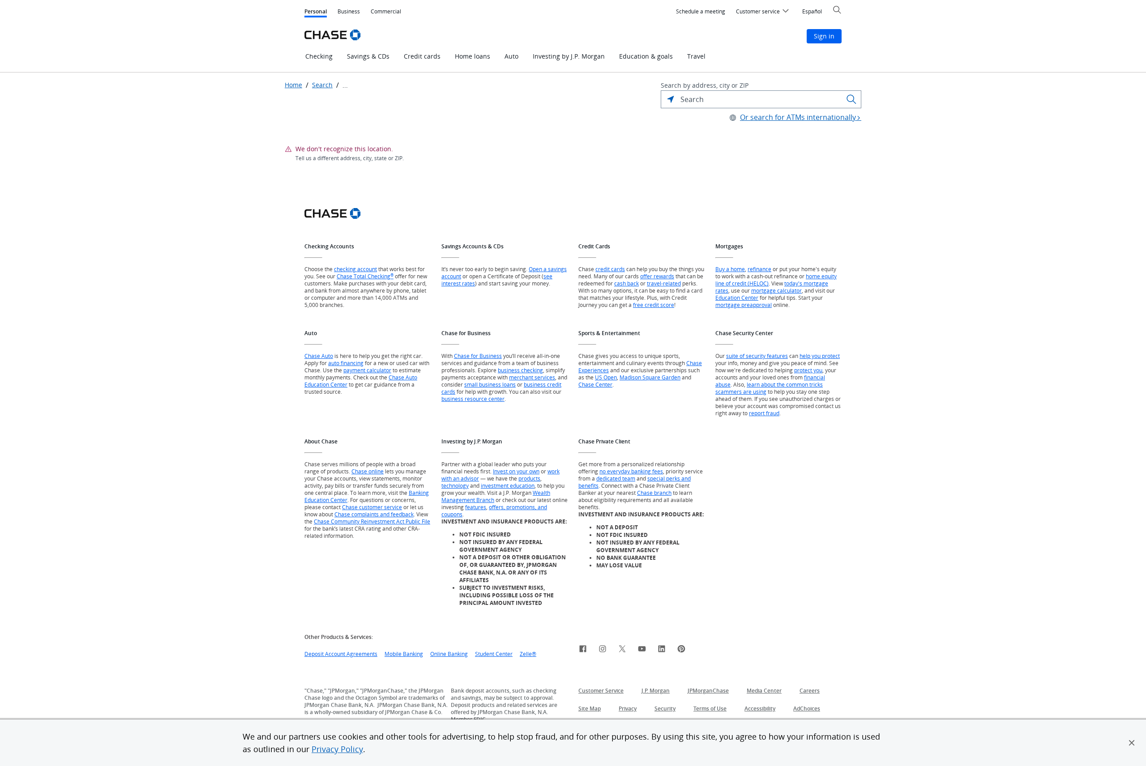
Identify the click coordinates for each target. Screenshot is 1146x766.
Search (322, 85)
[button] (1131, 742)
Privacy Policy (337, 749)
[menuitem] (700, 11)
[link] (582, 650)
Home (293, 85)
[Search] (851, 99)
